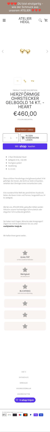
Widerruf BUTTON (23, 394)
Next (47, 51)
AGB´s (24, 372)
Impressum (24, 383)
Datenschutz (23, 377)
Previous (3, 51)
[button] (4, 20)
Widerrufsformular (23, 388)
